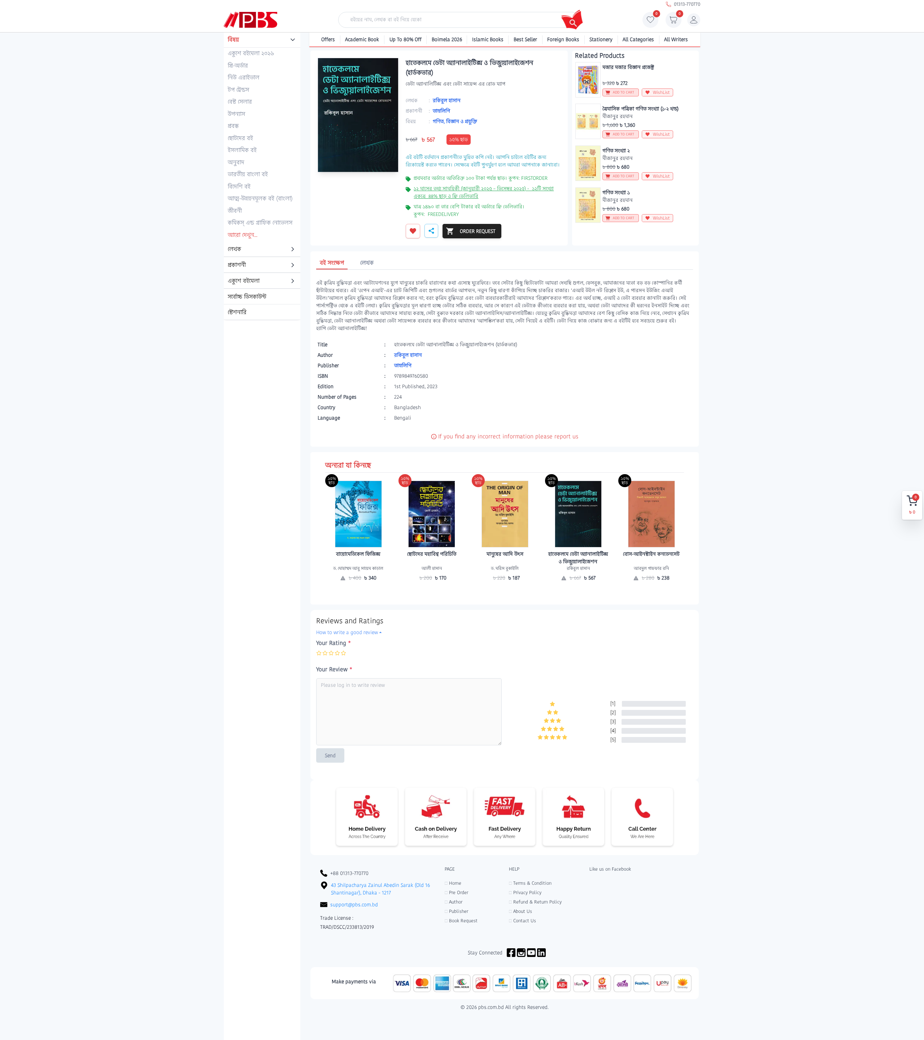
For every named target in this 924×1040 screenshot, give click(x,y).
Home (453, 883)
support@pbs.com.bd (354, 904)
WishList (661, 92)
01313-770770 (687, 4)
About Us (520, 911)
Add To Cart (432, 591)
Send (330, 755)
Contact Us (522, 920)
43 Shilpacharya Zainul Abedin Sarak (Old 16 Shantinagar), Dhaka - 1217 (380, 888)
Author (453, 901)
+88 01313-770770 (349, 873)
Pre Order (456, 892)
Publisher (456, 911)
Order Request (358, 591)
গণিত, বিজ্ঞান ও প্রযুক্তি (455, 121)
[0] (650, 21)
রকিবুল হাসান (447, 100)
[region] (262, 176)
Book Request (461, 920)
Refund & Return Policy (535, 901)
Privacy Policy (525, 892)
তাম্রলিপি (441, 110)
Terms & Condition (530, 883)
